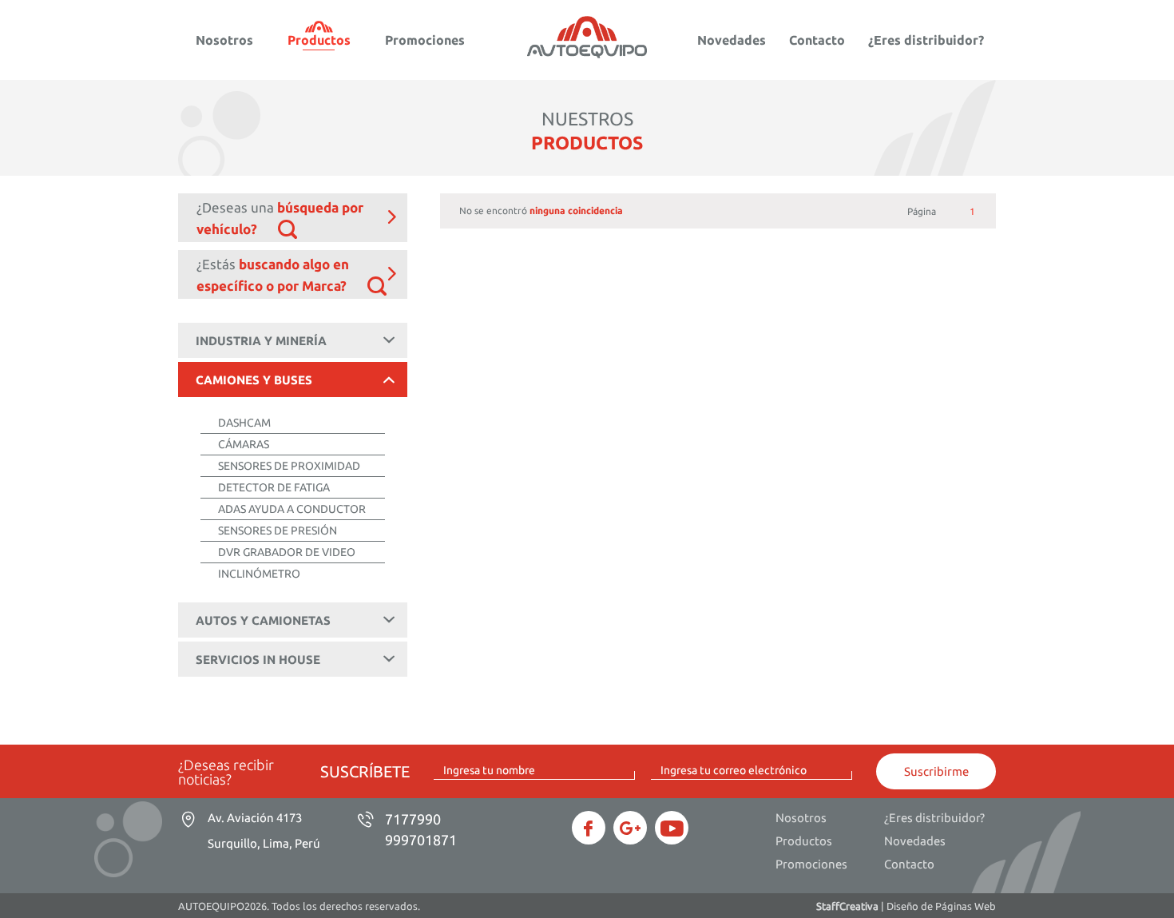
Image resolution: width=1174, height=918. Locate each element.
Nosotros (224, 40)
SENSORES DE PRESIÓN (277, 530)
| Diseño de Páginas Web (906, 906)
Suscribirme (936, 771)
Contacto (817, 40)
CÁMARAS (243, 444)
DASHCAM (244, 422)
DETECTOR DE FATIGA (274, 487)
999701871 (421, 840)
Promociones (425, 40)
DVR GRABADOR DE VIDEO (286, 552)
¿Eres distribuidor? (926, 40)
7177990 (413, 819)
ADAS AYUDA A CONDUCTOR (292, 509)
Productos (319, 40)
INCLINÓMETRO (259, 573)
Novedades (731, 40)
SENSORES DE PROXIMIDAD (289, 465)
